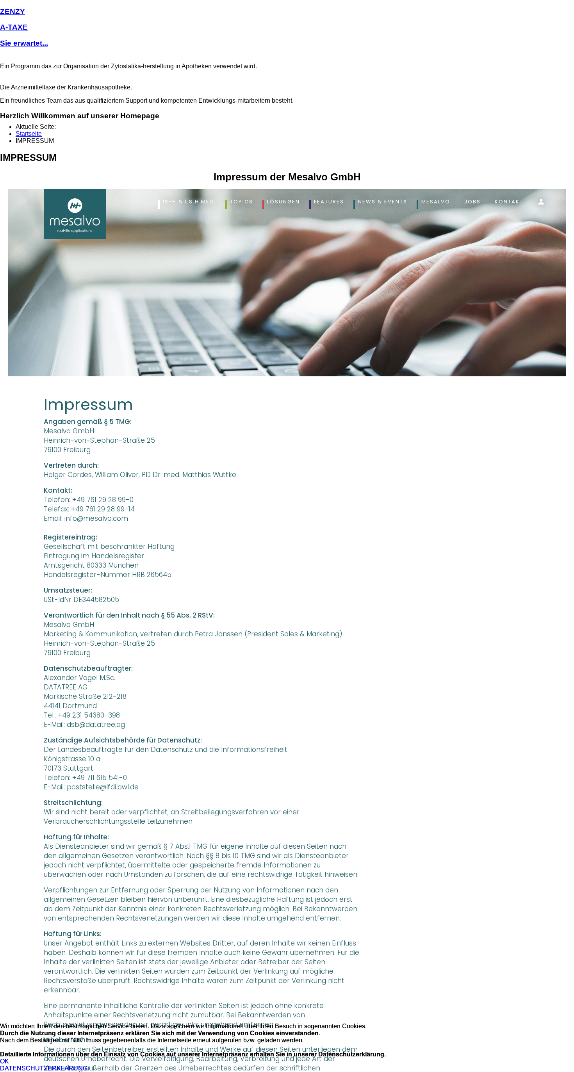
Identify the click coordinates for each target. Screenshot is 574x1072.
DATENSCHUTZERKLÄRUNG (43, 1068)
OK (4, 1061)
